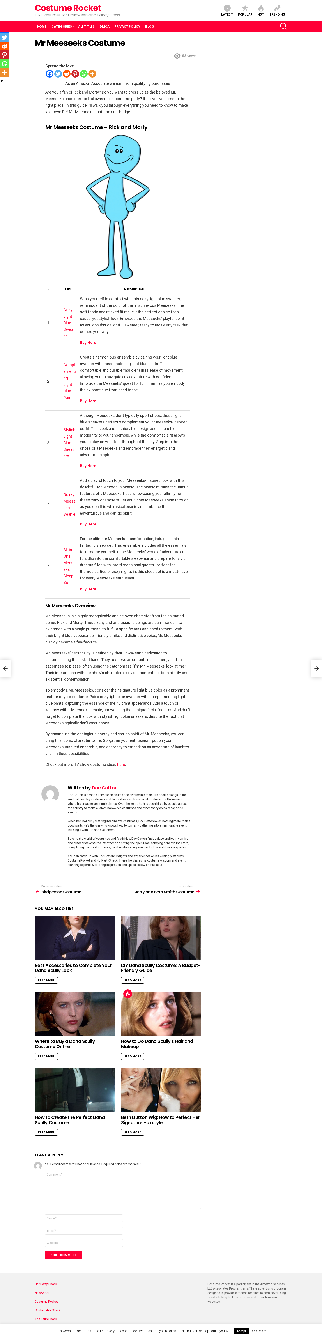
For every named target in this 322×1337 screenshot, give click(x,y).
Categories (61, 26)
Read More (46, 980)
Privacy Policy (127, 26)
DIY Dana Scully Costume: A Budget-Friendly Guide (161, 968)
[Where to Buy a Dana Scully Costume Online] (75, 1014)
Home (41, 26)
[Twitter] (58, 74)
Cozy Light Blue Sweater (69, 322)
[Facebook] (49, 74)
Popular (245, 14)
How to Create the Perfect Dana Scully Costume (70, 1120)
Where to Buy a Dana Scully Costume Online (65, 1044)
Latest (227, 14)
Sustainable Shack (47, 1310)
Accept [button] (241, 1331)
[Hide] (2, 81)
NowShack (42, 1293)
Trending (277, 14)
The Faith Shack (46, 1319)
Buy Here (88, 342)
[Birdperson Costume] (5, 668)
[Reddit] (67, 74)
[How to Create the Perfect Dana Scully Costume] (75, 1090)
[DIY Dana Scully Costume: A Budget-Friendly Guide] (161, 938)
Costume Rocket (68, 8)
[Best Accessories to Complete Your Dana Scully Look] (75, 938)
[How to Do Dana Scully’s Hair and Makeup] (161, 1014)
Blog (149, 26)
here (121, 764)
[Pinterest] (75, 74)
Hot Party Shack (46, 1284)
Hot (261, 14)
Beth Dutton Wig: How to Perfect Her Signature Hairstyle (160, 1120)
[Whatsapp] (84, 74)
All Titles (86, 26)
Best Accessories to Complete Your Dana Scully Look (73, 968)
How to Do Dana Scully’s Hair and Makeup (157, 1044)
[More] (92, 74)
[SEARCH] (283, 26)
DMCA (105, 26)
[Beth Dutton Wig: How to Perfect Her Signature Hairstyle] (161, 1090)
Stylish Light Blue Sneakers (69, 442)
